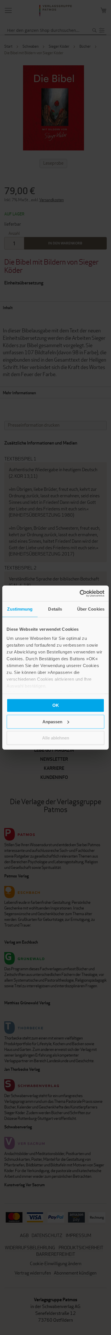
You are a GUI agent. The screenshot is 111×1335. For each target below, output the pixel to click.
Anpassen (52, 721)
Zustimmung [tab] (19, 609)
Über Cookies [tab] (90, 609)
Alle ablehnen (55, 737)
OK (55, 705)
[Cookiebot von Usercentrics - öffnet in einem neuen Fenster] (79, 593)
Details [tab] (55, 609)
